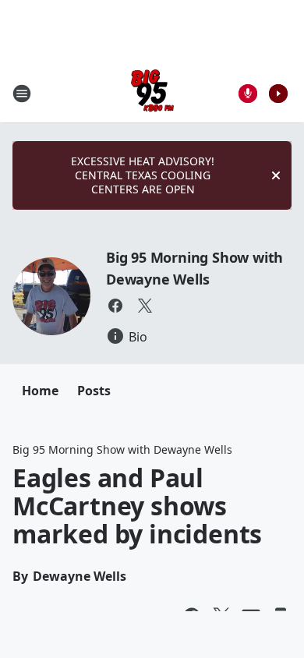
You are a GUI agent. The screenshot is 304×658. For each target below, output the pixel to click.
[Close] (276, 175)
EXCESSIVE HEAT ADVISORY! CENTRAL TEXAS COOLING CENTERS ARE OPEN (142, 175)
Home (40, 390)
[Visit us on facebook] (115, 305)
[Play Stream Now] (278, 93)
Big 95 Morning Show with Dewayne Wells (122, 449)
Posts (94, 390)
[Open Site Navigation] (21, 93)
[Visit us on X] (145, 305)
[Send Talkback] (248, 93)
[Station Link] (152, 93)
